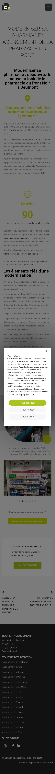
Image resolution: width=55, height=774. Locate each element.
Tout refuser (27, 409)
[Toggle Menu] (48, 7)
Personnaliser (27, 416)
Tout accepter (27, 402)
